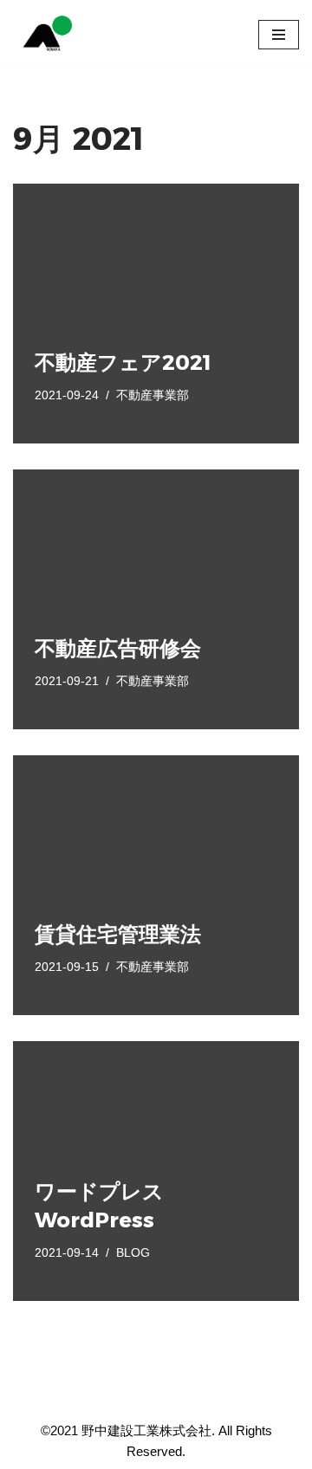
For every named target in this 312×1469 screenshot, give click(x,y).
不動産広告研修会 (118, 648)
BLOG (133, 1252)
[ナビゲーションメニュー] (278, 34)
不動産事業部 (152, 395)
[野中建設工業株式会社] (44, 34)
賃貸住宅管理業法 (118, 934)
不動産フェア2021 (123, 362)
